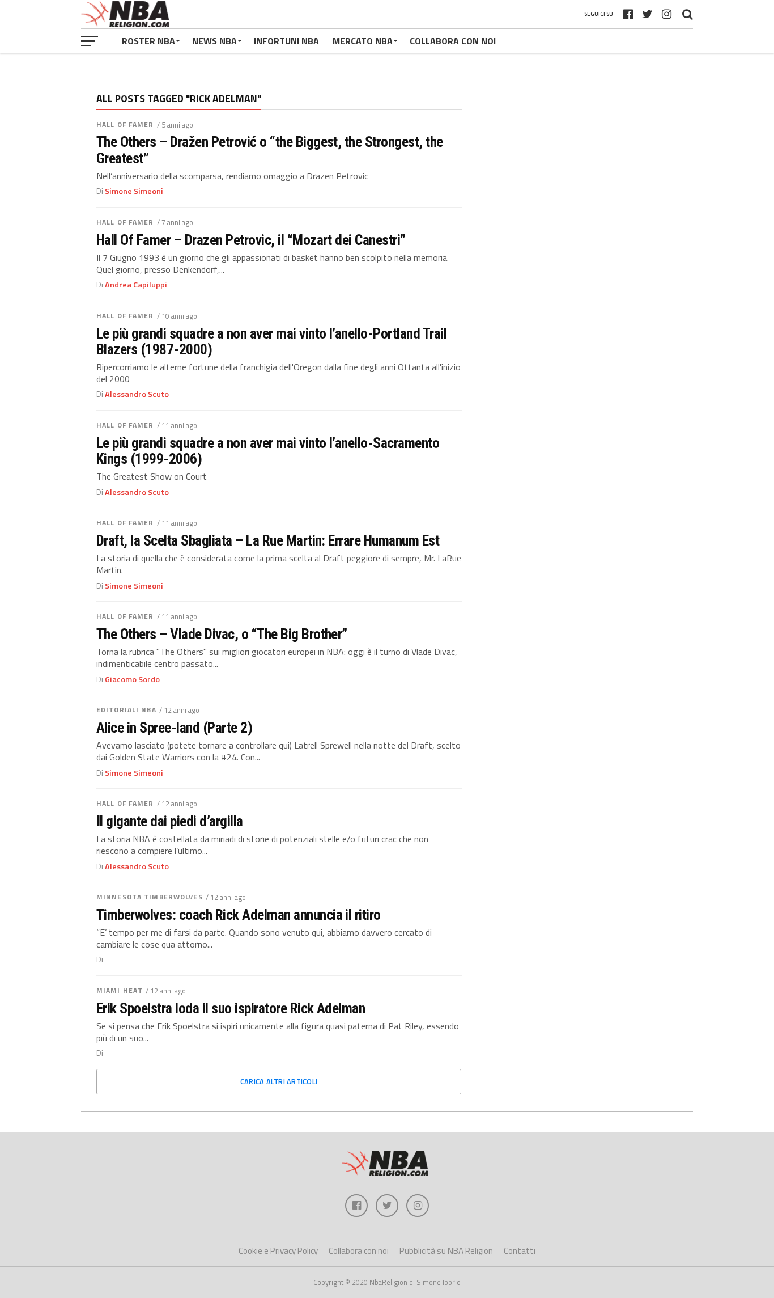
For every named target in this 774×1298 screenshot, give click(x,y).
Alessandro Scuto (137, 394)
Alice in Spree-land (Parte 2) (174, 727)
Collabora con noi (359, 1250)
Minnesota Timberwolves (149, 896)
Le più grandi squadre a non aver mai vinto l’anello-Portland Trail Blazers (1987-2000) (271, 341)
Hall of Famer (125, 124)
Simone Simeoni (134, 191)
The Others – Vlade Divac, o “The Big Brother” (221, 634)
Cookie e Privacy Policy (278, 1250)
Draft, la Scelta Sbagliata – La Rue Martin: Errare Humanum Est (267, 540)
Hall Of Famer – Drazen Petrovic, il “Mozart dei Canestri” (251, 240)
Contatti (519, 1250)
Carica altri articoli (278, 1081)
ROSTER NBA (148, 41)
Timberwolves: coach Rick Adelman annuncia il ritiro (238, 915)
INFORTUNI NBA (286, 41)
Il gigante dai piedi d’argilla (169, 821)
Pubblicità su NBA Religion (446, 1250)
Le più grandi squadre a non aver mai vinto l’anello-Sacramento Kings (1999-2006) (267, 451)
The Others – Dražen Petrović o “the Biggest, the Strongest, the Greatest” (269, 150)
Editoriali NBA (126, 709)
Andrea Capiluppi (136, 284)
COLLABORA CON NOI (453, 41)
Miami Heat (119, 990)
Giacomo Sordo (132, 679)
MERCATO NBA (363, 41)
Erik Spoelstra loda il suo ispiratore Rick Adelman (230, 1008)
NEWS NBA (214, 41)
